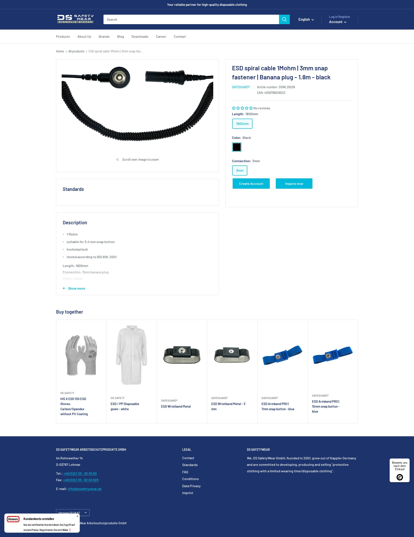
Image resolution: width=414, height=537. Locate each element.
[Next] (358, 371)
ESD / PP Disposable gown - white (125, 406)
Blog (120, 36)
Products (63, 36)
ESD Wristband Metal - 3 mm (228, 406)
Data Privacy (191, 486)
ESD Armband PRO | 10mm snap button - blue (326, 406)
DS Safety (67, 393)
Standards (190, 465)
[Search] (284, 19)
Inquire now (294, 183)
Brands (104, 36)
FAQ (185, 472)
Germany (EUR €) (69, 513)
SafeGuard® (241, 87)
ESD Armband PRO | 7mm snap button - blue (278, 406)
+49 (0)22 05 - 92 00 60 (80, 473)
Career (161, 36)
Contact (180, 36)
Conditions (190, 479)
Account (336, 21)
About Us (84, 36)
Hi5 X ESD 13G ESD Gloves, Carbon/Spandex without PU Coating (74, 406)
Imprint (187, 493)
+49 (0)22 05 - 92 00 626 (80, 480)
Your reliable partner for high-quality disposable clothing (207, 4)
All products (76, 51)
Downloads (140, 36)
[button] (242, 108)
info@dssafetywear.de (85, 489)
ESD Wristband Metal (176, 406)
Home (60, 51)
